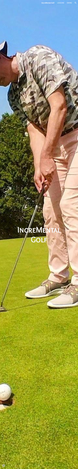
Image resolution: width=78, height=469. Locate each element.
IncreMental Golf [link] (48, 3)
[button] (75, 2)
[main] (39, 234)
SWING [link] (69, 3)
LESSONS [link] (60, 3)
